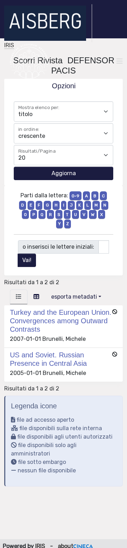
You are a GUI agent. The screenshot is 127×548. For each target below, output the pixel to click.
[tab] (19, 296)
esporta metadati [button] (74, 296)
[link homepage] (48, 23)
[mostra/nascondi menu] (119, 61)
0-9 (75, 195)
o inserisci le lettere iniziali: (58, 246)
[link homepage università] (29, 61)
